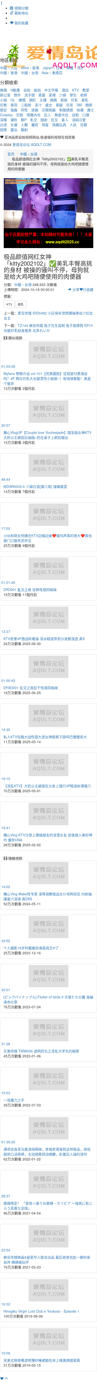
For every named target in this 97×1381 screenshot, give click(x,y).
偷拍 (37, 89)
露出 (13, 129)
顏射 (44, 119)
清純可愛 (79, 119)
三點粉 (26, 104)
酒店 (65, 89)
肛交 (54, 119)
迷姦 (34, 109)
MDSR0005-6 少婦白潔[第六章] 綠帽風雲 (35, 486)
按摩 (3, 129)
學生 (73, 94)
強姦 (13, 109)
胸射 (24, 129)
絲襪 (80, 109)
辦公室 (5, 94)
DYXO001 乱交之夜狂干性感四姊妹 (30, 687)
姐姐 (63, 99)
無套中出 (61, 114)
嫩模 (22, 99)
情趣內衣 (34, 114)
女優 (13, 124)
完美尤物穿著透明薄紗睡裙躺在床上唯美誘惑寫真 (41, 1360)
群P (24, 119)
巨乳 (74, 99)
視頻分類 (20, 7)
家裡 (52, 94)
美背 (13, 104)
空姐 (19, 114)
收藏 (88, 289)
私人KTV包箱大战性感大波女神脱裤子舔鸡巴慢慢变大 (45, 736)
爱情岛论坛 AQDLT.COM (31, 144)
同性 (24, 109)
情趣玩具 (59, 124)
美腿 (59, 104)
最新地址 (20, 12)
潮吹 (13, 119)
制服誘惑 (66, 109)
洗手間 (29, 94)
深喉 (3, 119)
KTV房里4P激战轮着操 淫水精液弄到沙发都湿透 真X (44, 638)
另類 (83, 124)
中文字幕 (51, 89)
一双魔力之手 (13, 1100)
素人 (64, 119)
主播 (43, 99)
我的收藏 (20, 22)
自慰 (75, 114)
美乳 (84, 99)
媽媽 (53, 99)
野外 (17, 94)
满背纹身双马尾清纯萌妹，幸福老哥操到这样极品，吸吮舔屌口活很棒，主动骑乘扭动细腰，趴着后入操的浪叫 (47, 1151)
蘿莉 (34, 124)
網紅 (32, 99)
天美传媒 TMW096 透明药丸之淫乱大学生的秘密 (41, 1050)
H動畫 (15, 89)
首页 (10, 153)
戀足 (3, 109)
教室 (85, 89)
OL (12, 99)
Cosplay (6, 114)
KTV (75, 89)
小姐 (3, 99)
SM (79, 104)
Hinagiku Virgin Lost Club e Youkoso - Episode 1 (41, 1311)
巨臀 (3, 104)
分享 (75, 289)
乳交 (33, 119)
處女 (48, 104)
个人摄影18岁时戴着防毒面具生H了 (31, 947)
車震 (41, 94)
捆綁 (88, 104)
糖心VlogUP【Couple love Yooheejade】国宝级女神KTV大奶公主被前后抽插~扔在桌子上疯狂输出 (47, 435)
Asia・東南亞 (52, 72)
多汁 (38, 104)
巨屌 (69, 104)
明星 (45, 124)
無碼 (3, 89)
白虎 (3, 124)
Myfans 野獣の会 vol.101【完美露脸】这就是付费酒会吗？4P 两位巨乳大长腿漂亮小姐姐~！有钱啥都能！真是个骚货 (47, 378)
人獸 (24, 124)
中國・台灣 (29, 72)
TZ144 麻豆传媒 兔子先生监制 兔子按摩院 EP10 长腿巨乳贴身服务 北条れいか (48, 328)
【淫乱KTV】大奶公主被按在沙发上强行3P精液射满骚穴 (47, 785)
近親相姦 (49, 109)
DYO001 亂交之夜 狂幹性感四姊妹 (30, 589)
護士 (90, 109)
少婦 (62, 94)
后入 (47, 114)
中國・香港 (8, 72)
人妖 (73, 124)
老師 (83, 94)
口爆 (85, 114)
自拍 (26, 89)
